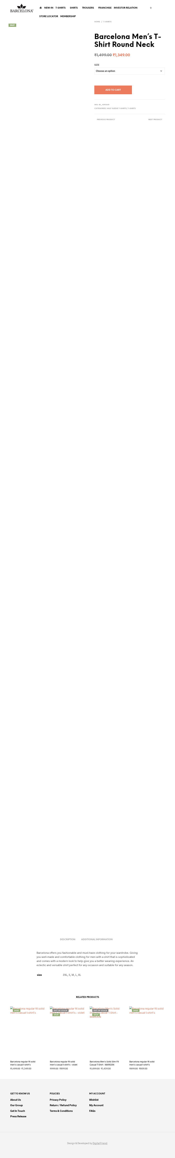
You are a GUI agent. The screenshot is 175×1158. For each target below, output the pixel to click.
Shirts (74, 8)
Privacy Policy (58, 1099)
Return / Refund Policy (63, 1105)
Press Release (18, 1116)
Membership (68, 16)
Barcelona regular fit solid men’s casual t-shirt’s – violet (63, 1063)
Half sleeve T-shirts (117, 108)
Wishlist (93, 1099)
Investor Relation (125, 8)
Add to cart (113, 90)
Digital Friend (100, 1143)
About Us (15, 1099)
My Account (96, 1105)
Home (97, 22)
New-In (48, 8)
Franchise (105, 8)
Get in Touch (17, 1110)
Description (67, 940)
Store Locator (48, 16)
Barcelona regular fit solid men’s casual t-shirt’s (22, 1063)
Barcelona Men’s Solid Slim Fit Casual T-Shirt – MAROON (104, 1063)
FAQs (92, 1110)
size (96, 65)
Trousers (88, 8)
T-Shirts (61, 8)
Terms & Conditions (61, 1110)
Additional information (97, 940)
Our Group (16, 1105)
